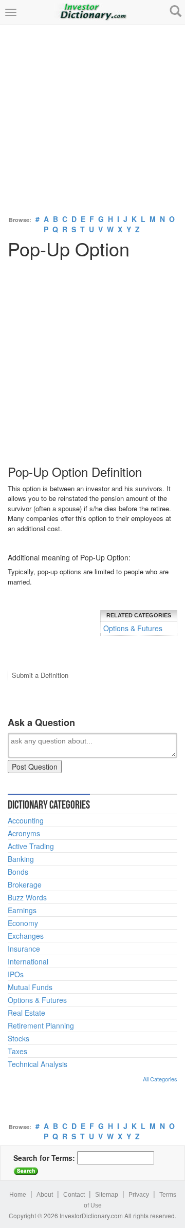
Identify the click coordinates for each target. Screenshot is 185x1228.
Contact (74, 1194)
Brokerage (25, 884)
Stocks (18, 1038)
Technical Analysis (37, 1064)
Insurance (24, 948)
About (44, 1194)
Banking (21, 859)
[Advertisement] (92, 117)
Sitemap (106, 1194)
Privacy (138, 1194)
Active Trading (31, 846)
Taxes (17, 1051)
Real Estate (26, 1013)
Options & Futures (132, 628)
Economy (23, 923)
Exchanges (26, 936)
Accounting (26, 820)
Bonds (18, 872)
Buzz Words (27, 897)
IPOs (16, 974)
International (28, 961)
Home (17, 1194)
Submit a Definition (40, 675)
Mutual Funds (30, 987)
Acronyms (24, 833)
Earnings (22, 910)
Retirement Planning (41, 1025)
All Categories (160, 1079)
